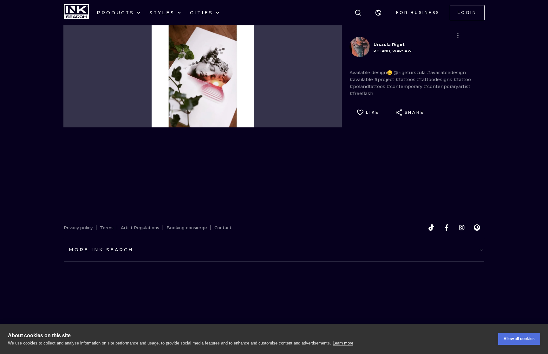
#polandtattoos (368, 86)
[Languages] (378, 12)
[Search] (358, 12)
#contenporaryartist (447, 86)
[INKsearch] (76, 12)
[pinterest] (477, 227)
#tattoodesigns (435, 79)
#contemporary (405, 86)
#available (361, 79)
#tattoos (406, 79)
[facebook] (446, 227)
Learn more (343, 343)
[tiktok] (431, 227)
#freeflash (361, 93)
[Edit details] (458, 35)
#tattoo (462, 79)
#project (384, 79)
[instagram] (461, 227)
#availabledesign (446, 72)
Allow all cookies (519, 339)
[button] (378, 12)
